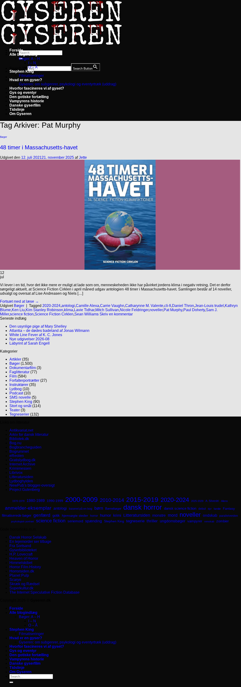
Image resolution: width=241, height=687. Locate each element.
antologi (68, 306)
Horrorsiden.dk (21, 571)
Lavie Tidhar (84, 310)
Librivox (16, 473)
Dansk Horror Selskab (27, 537)
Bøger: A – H (29, 59)
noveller (156, 310)
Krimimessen (20, 468)
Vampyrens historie (26, 101)
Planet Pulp (19, 575)
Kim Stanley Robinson (44, 310)
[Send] (11, 682)
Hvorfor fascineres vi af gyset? (36, 88)
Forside (16, 50)
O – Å (33, 67)
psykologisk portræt (22, 521)
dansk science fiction (180, 508)
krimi (117, 515)
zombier (222, 521)
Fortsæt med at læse (19, 301)
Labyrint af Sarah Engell (29, 343)
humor (105, 515)
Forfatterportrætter (24, 380)
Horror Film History (25, 567)
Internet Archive (22, 464)
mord (172, 515)
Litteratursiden (21, 477)
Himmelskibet (20, 563)
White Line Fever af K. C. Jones (35, 335)
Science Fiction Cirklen (54, 314)
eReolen (16, 456)
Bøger (3, 136)
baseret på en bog (80, 508)
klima (68, 310)
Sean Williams (86, 314)
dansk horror (142, 507)
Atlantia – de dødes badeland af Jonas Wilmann (49, 331)
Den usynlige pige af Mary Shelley (38, 326)
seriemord (75, 521)
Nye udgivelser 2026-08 (29, 339)
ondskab (210, 515)
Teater (14, 410)
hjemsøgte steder (75, 515)
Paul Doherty (194, 310)
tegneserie (135, 521)
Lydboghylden (21, 481)
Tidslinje (16, 109)
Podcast (16, 393)
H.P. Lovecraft (20, 554)
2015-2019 (142, 499)
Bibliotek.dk (19, 439)
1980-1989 (36, 500)
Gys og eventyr (22, 93)
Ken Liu (18, 310)
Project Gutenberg (24, 490)
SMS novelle (20, 397)
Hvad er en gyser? (25, 80)
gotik (56, 515)
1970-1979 (18, 501)
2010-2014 (112, 500)
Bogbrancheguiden (25, 447)
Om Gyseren (20, 114)
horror (94, 515)
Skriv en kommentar (116, 314)
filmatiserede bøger (16, 515)
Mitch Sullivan (107, 310)
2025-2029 (197, 501)
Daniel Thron (183, 306)
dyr (210, 508)
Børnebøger (113, 508)
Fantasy (229, 508)
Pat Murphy (173, 310)
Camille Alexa (87, 306)
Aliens (224, 501)
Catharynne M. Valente (144, 306)
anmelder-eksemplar (28, 508)
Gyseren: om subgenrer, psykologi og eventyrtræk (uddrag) (67, 84)
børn (98, 508)
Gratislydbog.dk (22, 460)
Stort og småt (20, 406)
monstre (159, 515)
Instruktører (18, 385)
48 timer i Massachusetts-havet (39, 147)
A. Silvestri (212, 501)
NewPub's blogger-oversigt (32, 485)
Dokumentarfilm (22, 368)
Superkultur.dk (21, 588)
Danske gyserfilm (24, 105)
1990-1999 (55, 501)
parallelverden (228, 515)
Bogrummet (19, 451)
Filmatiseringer (31, 76)
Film (13, 376)
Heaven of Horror (23, 558)
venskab (209, 521)
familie (217, 508)
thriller (152, 521)
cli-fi (167, 306)
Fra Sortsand (20, 546)
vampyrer (194, 521)
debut (202, 508)
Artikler (15, 359)
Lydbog (15, 389)
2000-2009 (81, 499)
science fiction (22, 314)
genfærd (41, 515)
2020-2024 (51, 306)
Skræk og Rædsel (24, 584)
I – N (32, 63)
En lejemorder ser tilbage (30, 542)
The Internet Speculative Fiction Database (44, 592)
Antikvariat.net (21, 430)
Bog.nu (15, 443)
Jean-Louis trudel (209, 306)
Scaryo (15, 580)
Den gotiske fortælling (29, 97)
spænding (93, 521)
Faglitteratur (19, 372)
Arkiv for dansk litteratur (28, 435)
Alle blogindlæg (23, 54)
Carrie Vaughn (112, 306)
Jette (83, 157)
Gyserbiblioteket (22, 550)
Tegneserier (19, 414)
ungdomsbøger (172, 521)
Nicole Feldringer (134, 310)
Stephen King (21, 71)
